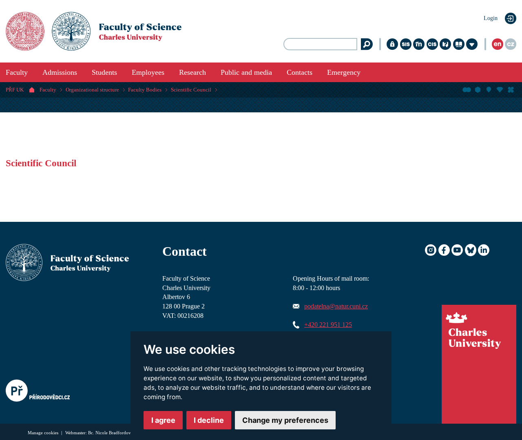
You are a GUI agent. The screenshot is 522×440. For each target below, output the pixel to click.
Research (192, 72)
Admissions (59, 72)
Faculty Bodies (144, 90)
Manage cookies (44, 432)
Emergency (344, 72)
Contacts (299, 72)
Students (104, 72)
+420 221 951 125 (328, 324)
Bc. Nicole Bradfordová (110, 432)
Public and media (246, 72)
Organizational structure (92, 90)
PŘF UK (15, 90)
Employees (148, 72)
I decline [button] (209, 420)
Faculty (17, 72)
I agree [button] (163, 420)
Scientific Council (191, 90)
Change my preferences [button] (285, 420)
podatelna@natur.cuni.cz (336, 306)
